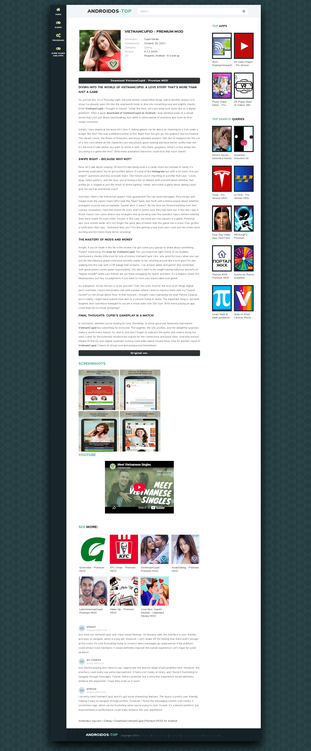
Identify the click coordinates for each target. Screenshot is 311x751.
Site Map (145, 735)
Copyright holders (192, 735)
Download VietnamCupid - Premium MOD (139, 80)
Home (58, 14)
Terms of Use (211, 735)
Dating (148, 47)
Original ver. (139, 353)
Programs (58, 40)
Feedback (175, 735)
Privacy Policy (159, 735)
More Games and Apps (58, 54)
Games (58, 27)
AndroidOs (109, 11)
